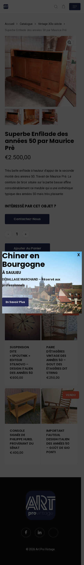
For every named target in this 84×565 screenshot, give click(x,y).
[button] (15, 302)
